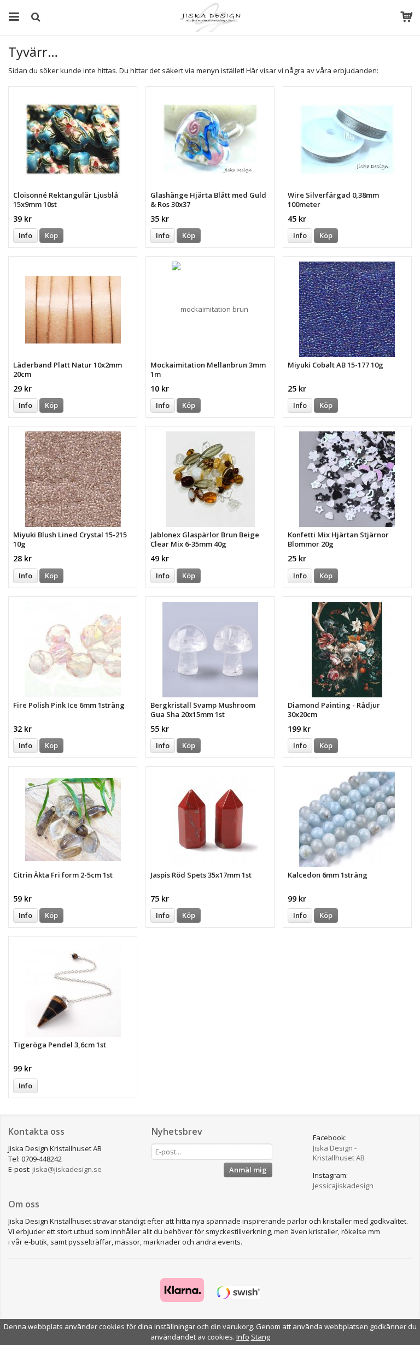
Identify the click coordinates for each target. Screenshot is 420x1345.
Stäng (260, 1337)
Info (25, 235)
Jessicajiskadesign (343, 1185)
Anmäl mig (248, 1170)
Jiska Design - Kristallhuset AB (339, 1153)
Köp (51, 235)
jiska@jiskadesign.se (67, 1169)
